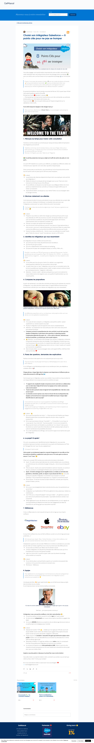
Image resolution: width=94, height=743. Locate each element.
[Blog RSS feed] (68, 32)
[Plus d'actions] (70, 32)
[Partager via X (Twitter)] (27, 669)
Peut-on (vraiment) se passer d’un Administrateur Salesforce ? (46, 695)
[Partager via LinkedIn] (30, 669)
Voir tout (75, 680)
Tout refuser (80, 740)
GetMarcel (9, 3)
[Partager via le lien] (33, 669)
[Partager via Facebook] (24, 669)
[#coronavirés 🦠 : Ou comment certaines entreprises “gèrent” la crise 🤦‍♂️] (26, 687)
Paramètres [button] (74, 740)
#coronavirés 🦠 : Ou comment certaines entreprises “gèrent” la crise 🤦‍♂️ (24, 696)
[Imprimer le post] (36, 669)
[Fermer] (92, 741)
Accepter (88, 740)
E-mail (50, 12)
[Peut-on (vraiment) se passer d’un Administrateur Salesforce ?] (47, 687)
